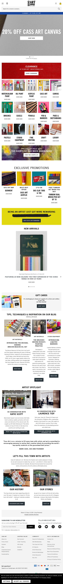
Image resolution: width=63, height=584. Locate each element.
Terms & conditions (13, 529)
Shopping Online (22, 536)
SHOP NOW (31, 38)
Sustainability (5, 554)
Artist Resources (36, 549)
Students (19, 549)
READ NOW (17, 369)
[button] (17, 328)
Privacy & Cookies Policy (54, 559)
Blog (3, 547)
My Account (20, 539)
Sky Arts (34, 557)
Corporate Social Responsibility (6, 550)
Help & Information (53, 536)
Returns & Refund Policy (53, 548)
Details (35, 58)
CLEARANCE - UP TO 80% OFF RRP (31, 13)
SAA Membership (36, 541)
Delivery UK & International (51, 545)
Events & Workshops (37, 552)
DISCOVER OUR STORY (17, 503)
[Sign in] (56, 3)
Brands (19, 547)
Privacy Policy (46, 577)
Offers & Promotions (52, 556)
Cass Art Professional (38, 539)
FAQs (48, 541)
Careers (4, 544)
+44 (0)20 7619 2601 (21, 568)
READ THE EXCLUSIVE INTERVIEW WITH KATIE (16, 432)
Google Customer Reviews (32, 514)
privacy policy (7, 529)
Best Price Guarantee (53, 551)
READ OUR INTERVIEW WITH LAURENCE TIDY (46, 431)
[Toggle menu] (2, 3)
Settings (6, 581)
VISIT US (46, 503)
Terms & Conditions (52, 554)
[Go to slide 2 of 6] (29, 286)
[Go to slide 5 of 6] (33, 286)
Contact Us (50, 539)
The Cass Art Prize (37, 544)
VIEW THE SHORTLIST (31, 155)
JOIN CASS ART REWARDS (31, 220)
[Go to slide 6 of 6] (34, 286)
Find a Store (5, 541)
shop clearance (31, 73)
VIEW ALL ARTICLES (31, 316)
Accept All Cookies (21, 581)
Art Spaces (35, 547)
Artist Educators (36, 555)
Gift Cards (20, 544)
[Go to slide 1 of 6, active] (28, 286)
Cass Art (4, 536)
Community (35, 536)
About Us (4, 539)
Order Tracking (21, 541)
